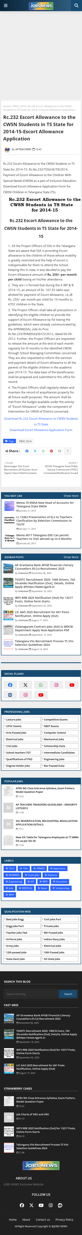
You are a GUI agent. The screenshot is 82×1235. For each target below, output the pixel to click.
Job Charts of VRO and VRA (32, 1114)
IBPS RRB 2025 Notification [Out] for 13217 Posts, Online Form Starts (44, 599)
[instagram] (56, 685)
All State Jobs (52, 959)
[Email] (59, 451)
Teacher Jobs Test (16, 932)
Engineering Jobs (54, 759)
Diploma (52, 875)
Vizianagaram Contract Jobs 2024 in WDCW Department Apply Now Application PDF (44, 628)
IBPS (45, 881)
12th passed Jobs (16, 952)
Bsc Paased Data (54, 765)
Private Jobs (51, 926)
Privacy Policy (64, 1219)
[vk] (10, 695)
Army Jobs (12, 946)
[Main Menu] (6, 5)
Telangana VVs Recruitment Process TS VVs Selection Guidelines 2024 (44, 643)
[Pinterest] (51, 451)
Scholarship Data (54, 746)
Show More (71, 557)
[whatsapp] (41, 685)
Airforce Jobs (14, 939)
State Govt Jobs (15, 959)
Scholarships (63, 888)
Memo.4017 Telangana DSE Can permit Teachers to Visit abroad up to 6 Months (43, 537)
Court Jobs (33, 875)
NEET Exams (51, 726)
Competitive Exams (55, 719)
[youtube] (72, 685)
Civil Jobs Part (52, 919)
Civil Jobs (11, 746)
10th (25, 868)
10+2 (11, 868)
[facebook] (10, 685)
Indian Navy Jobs (54, 939)
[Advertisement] (41, 56)
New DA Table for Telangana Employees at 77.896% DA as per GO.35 (47, 839)
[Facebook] (26, 451)
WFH (11, 894)
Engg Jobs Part (15, 926)
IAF (32, 881)
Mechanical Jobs (54, 739)
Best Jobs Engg (15, 919)
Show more (71, 496)
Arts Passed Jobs (16, 732)
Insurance (61, 881)
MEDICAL (27, 888)
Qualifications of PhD (19, 759)
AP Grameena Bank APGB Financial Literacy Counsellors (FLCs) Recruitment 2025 (44, 566)
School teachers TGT (18, 752)
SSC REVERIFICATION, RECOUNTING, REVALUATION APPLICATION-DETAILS (46, 822)
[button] (76, 5)
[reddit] (60, 1205)
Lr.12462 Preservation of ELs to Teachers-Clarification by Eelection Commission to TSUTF (44, 520)
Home (7, 106)
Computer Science (55, 732)
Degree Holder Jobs (18, 765)
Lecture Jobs (13, 719)
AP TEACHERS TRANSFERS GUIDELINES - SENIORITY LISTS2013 (46, 806)
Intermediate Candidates (59, 752)
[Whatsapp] (43, 451)
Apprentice (59, 868)
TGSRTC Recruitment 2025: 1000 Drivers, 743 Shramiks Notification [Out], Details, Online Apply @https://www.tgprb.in (45, 583)
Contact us (43, 1219)
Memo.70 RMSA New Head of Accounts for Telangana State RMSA (45, 504)
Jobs (11, 888)
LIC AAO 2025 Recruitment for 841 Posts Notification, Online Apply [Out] (42, 614)
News (44, 888)
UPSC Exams (13, 726)
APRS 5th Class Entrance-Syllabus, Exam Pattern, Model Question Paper (45, 790)
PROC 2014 (19, 106)
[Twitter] (35, 451)
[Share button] (67, 451)
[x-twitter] (25, 685)
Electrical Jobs (14, 739)
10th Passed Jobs (54, 952)
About (26, 1219)
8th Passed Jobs (53, 932)
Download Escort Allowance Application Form (41, 430)
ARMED (40, 868)
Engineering (15, 881)
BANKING (14, 875)
